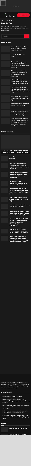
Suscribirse (24, 15)
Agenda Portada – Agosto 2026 (18, 428)
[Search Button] (26, 36)
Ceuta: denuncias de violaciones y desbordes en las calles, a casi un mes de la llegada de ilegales (20, 113)
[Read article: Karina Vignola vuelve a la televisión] (5, 57)
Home (2, 20)
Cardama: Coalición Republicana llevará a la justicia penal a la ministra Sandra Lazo (19, 48)
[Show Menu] (2, 15)
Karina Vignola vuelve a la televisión (12, 396)
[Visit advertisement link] (15, 261)
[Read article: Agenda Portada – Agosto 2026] (4, 429)
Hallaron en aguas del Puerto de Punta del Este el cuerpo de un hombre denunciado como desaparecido (15, 406)
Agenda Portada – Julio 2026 (17, 434)
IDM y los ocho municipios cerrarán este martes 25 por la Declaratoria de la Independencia (19, 81)
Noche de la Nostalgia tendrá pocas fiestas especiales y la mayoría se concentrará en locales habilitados (15, 401)
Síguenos (16, 6)
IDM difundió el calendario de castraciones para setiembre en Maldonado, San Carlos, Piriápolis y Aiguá (15, 417)
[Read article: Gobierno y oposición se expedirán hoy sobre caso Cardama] (5, 106)
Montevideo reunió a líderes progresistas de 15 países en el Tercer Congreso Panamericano (18, 231)
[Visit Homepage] (10, 15)
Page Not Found (9, 20)
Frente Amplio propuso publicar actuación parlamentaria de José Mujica (20, 98)
